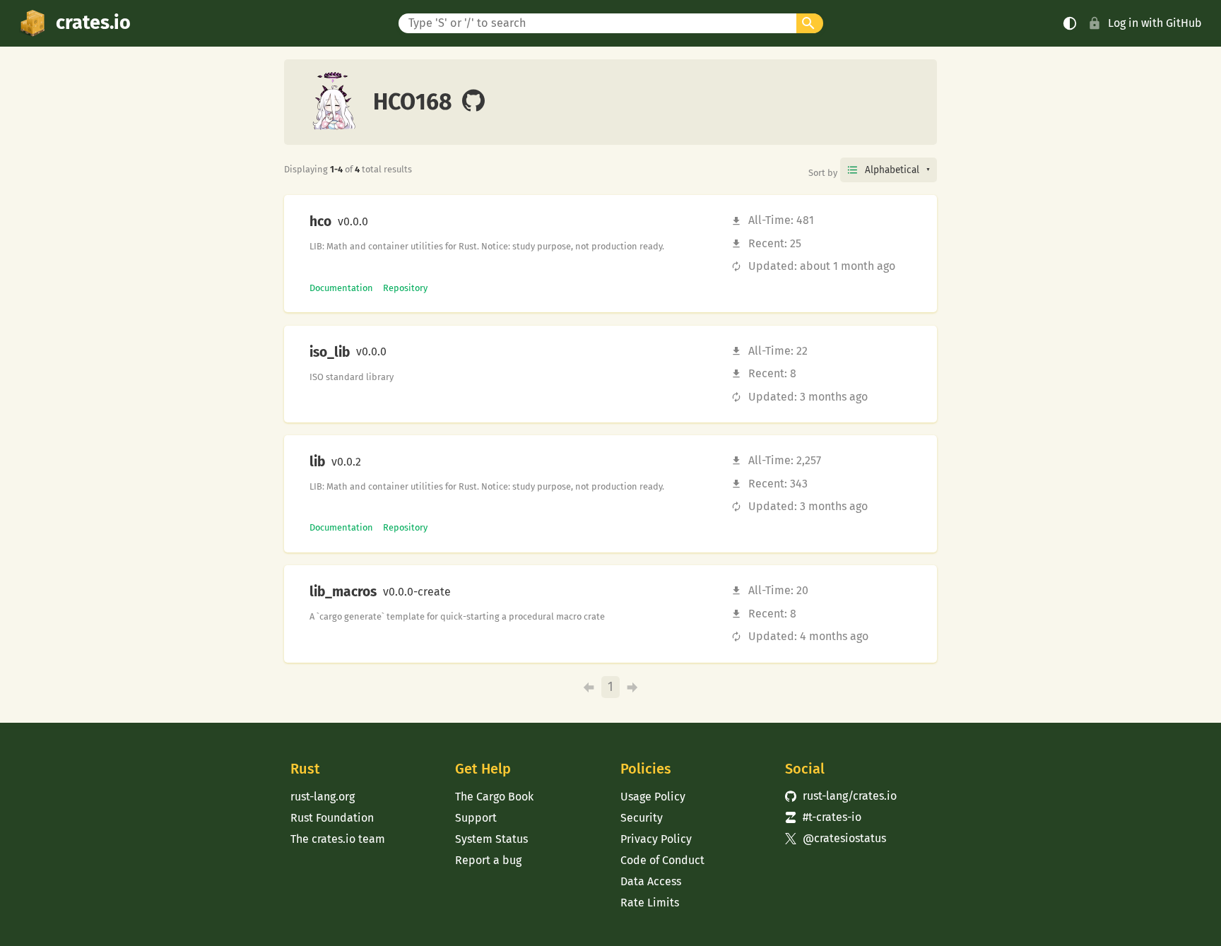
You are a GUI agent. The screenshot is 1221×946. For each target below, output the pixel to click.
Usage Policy (652, 796)
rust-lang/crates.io (841, 796)
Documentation (341, 288)
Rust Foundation (332, 817)
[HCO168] (473, 101)
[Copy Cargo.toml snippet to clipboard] (380, 221)
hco (320, 222)
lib (317, 462)
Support (476, 817)
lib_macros (343, 592)
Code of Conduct (662, 860)
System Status (491, 839)
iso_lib (329, 352)
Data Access (650, 881)
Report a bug (488, 860)
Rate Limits (649, 902)
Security (641, 817)
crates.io (93, 22)
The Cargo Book (494, 796)
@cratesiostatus (835, 838)
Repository (405, 288)
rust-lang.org (322, 796)
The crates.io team (337, 839)
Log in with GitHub (1155, 23)
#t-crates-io (823, 817)
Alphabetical (892, 170)
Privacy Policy (656, 839)
